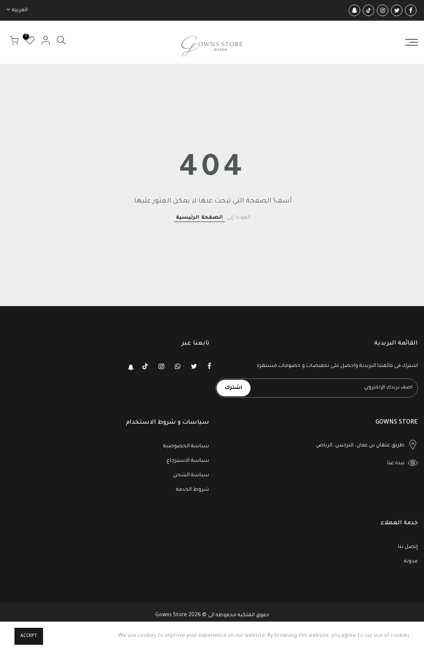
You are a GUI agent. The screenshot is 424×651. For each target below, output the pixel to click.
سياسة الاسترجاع (187, 461)
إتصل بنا (408, 547)
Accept (28, 636)
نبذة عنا (396, 463)
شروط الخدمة (192, 490)
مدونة (411, 561)
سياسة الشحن (191, 475)
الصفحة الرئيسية (199, 218)
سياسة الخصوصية (186, 446)
